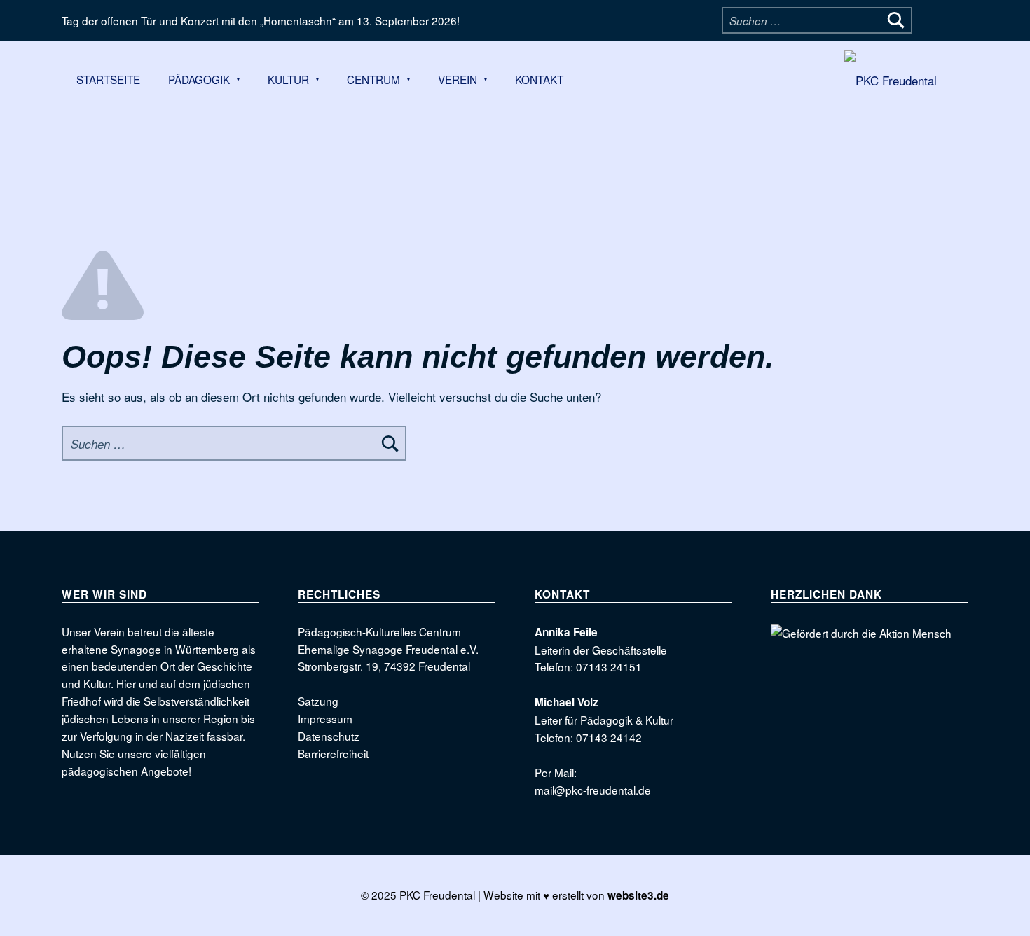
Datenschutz (328, 735)
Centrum (373, 79)
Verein (457, 79)
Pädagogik (199, 79)
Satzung (318, 700)
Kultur (288, 79)
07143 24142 (609, 737)
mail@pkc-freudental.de (593, 789)
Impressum (325, 718)
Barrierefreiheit (333, 753)
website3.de (638, 895)
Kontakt (539, 79)
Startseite (108, 79)
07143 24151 (609, 666)
